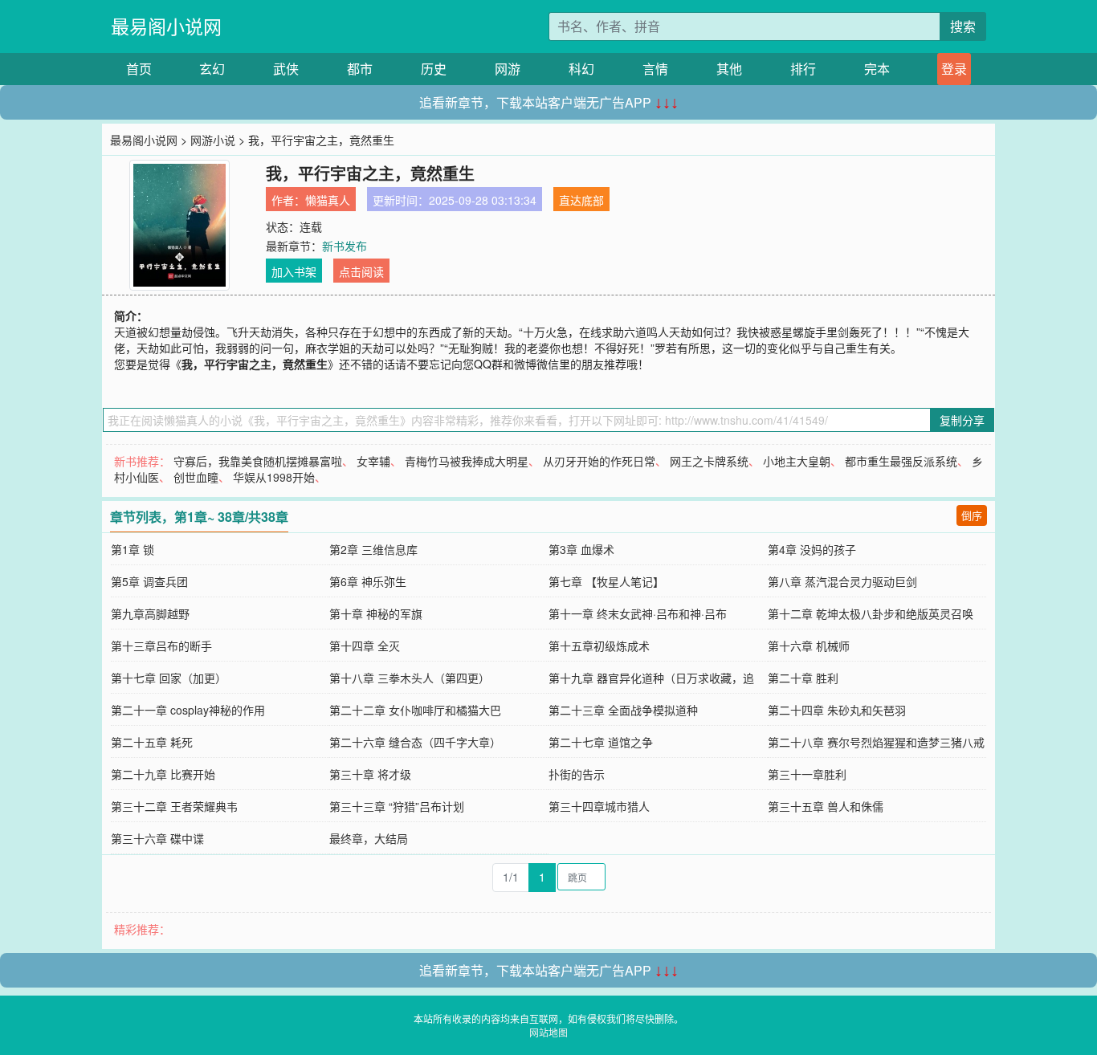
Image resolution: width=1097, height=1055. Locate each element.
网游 (507, 68)
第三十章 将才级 (370, 774)
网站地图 (548, 1032)
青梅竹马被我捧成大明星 (466, 461)
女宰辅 (373, 461)
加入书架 (293, 271)
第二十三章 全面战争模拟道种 (623, 710)
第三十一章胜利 (807, 774)
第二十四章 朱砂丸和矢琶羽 (837, 710)
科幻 (581, 68)
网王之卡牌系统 (709, 461)
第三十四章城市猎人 (599, 806)
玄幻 (212, 68)
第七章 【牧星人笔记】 (606, 581)
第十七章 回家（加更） (168, 678)
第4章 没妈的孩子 (812, 549)
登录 (954, 68)
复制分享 (962, 420)
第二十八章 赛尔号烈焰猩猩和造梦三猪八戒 (876, 742)
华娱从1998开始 (274, 477)
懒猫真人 (327, 200)
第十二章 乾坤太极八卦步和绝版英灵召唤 (870, 613)
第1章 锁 (132, 549)
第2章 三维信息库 (373, 549)
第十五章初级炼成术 (599, 645)
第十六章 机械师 (809, 645)
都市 (360, 68)
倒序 (971, 515)
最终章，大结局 (368, 838)
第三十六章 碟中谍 (157, 838)
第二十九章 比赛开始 (163, 774)
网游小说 (212, 140)
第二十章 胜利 (803, 678)
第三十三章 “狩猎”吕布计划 (396, 806)
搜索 (963, 26)
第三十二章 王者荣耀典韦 (174, 806)
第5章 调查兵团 (149, 581)
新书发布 (344, 246)
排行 (803, 68)
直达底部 (581, 200)
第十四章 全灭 (364, 645)
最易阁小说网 (166, 26)
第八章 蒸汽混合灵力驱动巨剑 (842, 581)
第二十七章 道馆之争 (600, 742)
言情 (655, 68)
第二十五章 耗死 (152, 742)
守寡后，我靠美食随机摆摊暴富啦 (257, 461)
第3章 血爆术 (581, 549)
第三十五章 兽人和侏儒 (825, 806)
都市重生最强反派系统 (901, 461)
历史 (434, 68)
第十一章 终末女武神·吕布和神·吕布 (637, 613)
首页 (139, 68)
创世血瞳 (195, 477)
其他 (729, 68)
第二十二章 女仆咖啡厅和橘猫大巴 (415, 710)
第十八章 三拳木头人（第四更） (409, 678)
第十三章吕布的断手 (161, 645)
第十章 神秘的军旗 (375, 613)
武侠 (286, 68)
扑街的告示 (576, 774)
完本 (877, 68)
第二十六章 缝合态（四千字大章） (415, 742)
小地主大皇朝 (796, 461)
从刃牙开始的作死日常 (599, 461)
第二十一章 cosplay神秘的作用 (188, 710)
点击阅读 (361, 271)
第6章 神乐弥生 (367, 581)
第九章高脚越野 (150, 613)
